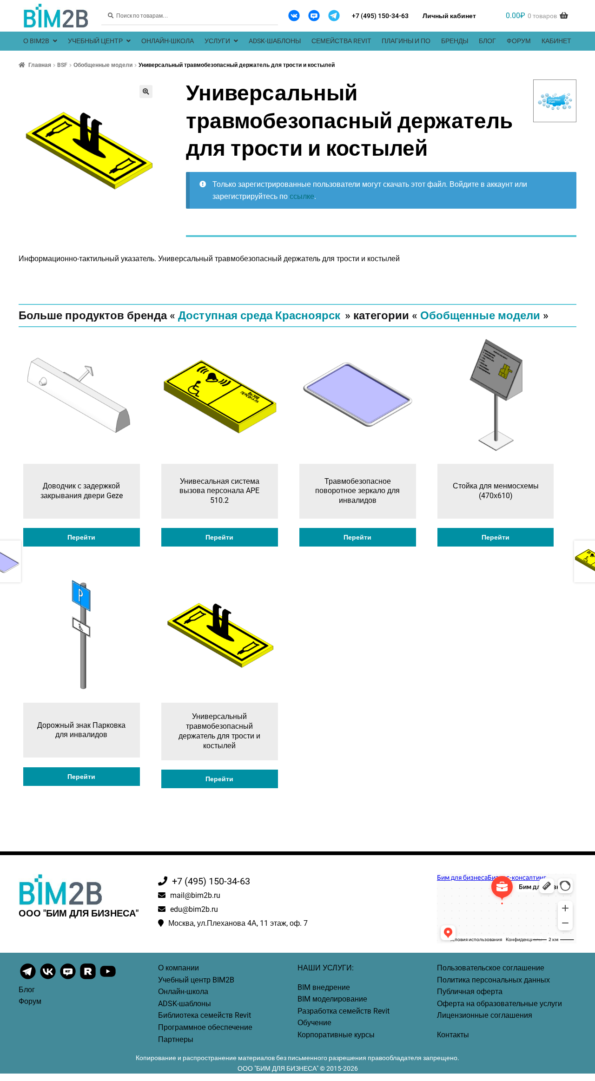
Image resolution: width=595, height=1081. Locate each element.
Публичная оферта (469, 991)
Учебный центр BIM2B (196, 980)
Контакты (453, 1034)
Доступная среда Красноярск (259, 315)
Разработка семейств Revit (344, 1011)
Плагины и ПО (406, 41)
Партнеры (175, 1039)
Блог (487, 41)
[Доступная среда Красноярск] (555, 100)
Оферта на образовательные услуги (499, 1003)
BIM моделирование (332, 999)
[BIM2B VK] (294, 15)
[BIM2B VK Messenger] (314, 15)
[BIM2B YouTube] (108, 978)
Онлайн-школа (167, 41)
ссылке (302, 196)
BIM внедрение (324, 987)
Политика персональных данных (493, 980)
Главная (39, 65)
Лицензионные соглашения (484, 1015)
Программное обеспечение (205, 1027)
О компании (178, 967)
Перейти (81, 537)
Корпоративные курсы (336, 1034)
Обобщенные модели (102, 65)
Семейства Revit (341, 41)
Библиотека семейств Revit (204, 1015)
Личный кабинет (449, 16)
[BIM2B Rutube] (89, 978)
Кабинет (556, 41)
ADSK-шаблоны (275, 41)
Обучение (314, 1022)
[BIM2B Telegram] (334, 15)
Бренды (454, 41)
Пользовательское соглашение (490, 967)
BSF (62, 65)
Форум (519, 41)
